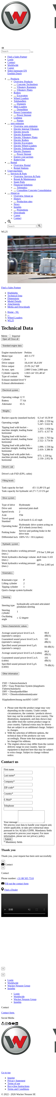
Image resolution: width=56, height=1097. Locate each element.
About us (14, 193)
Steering (6, 597)
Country (8, 793)
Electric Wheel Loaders (25, 145)
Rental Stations (21, 168)
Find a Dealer (11, 889)
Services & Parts (19, 173)
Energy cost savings (23, 157)
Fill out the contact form (16, 883)
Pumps (20, 120)
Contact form (8, 1012)
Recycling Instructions (18, 1086)
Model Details (14, 301)
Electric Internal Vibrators (26, 129)
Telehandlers (20, 101)
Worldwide (12, 65)
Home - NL (13, 312)
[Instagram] (6, 1024)
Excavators (22, 95)
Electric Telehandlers (24, 148)
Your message (11, 822)
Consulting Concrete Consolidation (34, 190)
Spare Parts (19, 182)
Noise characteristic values (14, 626)
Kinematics (7, 573)
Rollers (17, 92)
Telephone (9, 805)
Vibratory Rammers (26, 87)
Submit (8, 839)
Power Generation (23, 112)
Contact (11, 62)
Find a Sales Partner (17, 56)
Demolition (22, 109)
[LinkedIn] (16, 1024)
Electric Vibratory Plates (25, 137)
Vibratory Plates (25, 90)
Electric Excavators (23, 143)
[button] (17, 70)
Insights (17, 207)
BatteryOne (19, 159)
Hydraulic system (10, 544)
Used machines (14, 170)
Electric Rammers (22, 134)
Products (15, 78)
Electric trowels (21, 131)
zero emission (17, 123)
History (17, 198)
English (11, 73)
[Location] (3, 1024)
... (8, 315)
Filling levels (8, 480)
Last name (9, 775)
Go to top (6, 1072)
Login (10, 59)
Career (10, 68)
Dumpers (21, 104)
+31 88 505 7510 (25, 878)
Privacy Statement (16, 1080)
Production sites (24, 201)
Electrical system (10, 390)
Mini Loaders (20, 106)
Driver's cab (7, 467)
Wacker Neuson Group (18, 985)
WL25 (10, 320)
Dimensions (13, 298)
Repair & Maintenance (25, 179)
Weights (6, 411)
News (16, 204)
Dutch (19, 73)
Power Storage (24, 115)
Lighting (18, 118)
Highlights (12, 293)
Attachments (13, 304)
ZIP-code (9, 787)
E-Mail (8, 799)
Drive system (8, 498)
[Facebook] (10, 1024)
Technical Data (14, 295)
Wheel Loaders (21, 98)
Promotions (22, 210)
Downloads (19, 212)
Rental (14, 162)
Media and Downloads (18, 307)
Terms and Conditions (18, 1089)
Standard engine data (12, 346)
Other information (10, 674)
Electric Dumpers (22, 151)
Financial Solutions (23, 184)
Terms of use (13, 1083)
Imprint (11, 1078)
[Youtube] (13, 1024)
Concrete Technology (27, 84)
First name (9, 769)
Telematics (22, 187)
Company (9, 781)
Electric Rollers (21, 140)
